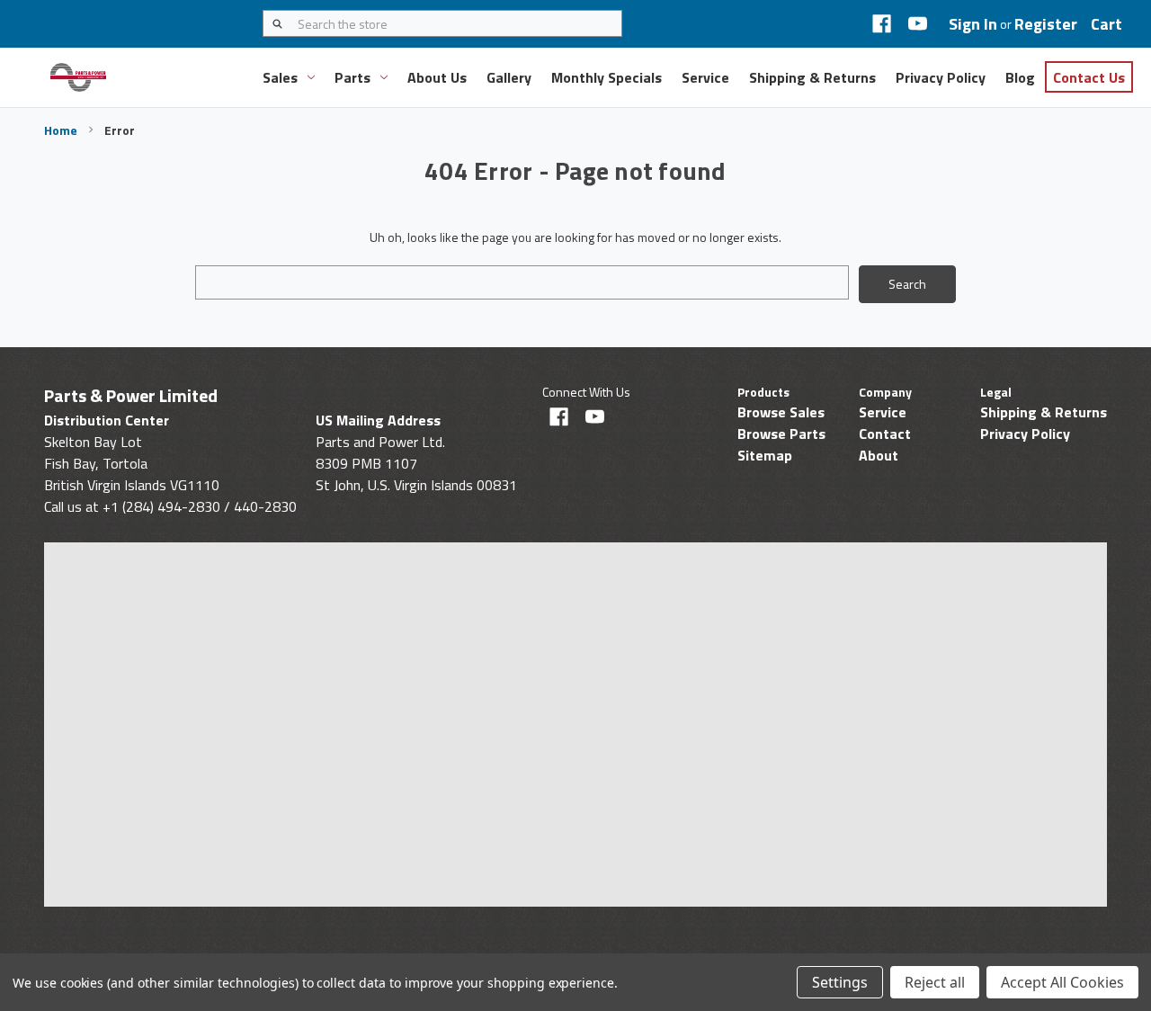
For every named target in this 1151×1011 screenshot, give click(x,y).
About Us (437, 77)
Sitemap (764, 455)
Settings (840, 982)
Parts (352, 77)
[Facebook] (881, 23)
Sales (280, 77)
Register (1045, 24)
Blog (1020, 77)
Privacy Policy (941, 77)
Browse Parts (781, 433)
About (878, 455)
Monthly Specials (606, 77)
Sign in (973, 24)
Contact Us (1089, 77)
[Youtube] (917, 23)
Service (705, 77)
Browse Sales (781, 412)
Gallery (508, 77)
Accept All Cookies (1062, 982)
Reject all (935, 982)
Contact (885, 433)
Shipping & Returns (812, 77)
